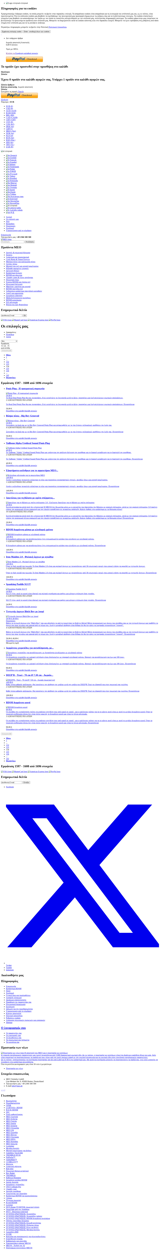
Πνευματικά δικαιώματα (15, 1004)
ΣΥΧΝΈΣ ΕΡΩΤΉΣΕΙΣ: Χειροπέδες (21, 1214)
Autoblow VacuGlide (14, 1153)
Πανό (8, 991)
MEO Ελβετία (11, 1119)
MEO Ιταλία (11, 1123)
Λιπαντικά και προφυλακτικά (17, 257)
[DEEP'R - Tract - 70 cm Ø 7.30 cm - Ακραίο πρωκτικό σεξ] (30, 680)
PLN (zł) (9, 136)
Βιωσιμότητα (11, 1101)
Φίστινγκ (9, 1164)
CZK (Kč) (10, 124)
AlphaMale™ (11, 1160)
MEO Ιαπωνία (11, 1144)
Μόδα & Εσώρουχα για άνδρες (18, 298)
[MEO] (6, 239)
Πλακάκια (10, 334)
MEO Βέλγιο (11, 1135)
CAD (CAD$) (12, 117)
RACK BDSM (12, 1110)
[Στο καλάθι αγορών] (1, 34)
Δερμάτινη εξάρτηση (14, 296)
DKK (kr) (10, 126)
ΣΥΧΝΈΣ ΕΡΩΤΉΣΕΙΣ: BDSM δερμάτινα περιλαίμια (28, 1218)
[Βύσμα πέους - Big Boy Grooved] (20, 421)
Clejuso (9, 1198)
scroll (3, 1090)
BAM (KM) (11, 113)
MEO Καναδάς (12, 1141)
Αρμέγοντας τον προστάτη (16, 1193)
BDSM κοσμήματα (13, 300)
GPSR (8, 1105)
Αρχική (9, 217)
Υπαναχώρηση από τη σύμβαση (18, 230)
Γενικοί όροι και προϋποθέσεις (18, 995)
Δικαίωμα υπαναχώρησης (16, 1000)
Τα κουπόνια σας (12, 1042)
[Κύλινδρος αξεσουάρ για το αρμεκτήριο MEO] (25, 475)
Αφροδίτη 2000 (12, 1232)
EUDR (9, 1234)
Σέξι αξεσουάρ (12, 302)
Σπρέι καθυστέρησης (14, 1114)
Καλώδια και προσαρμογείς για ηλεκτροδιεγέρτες (26, 1236)
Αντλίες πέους (11, 264)
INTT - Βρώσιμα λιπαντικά (17, 1212)
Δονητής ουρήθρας (13, 1191)
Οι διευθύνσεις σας (13, 1038)
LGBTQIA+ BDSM (14, 1108)
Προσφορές (10, 226)
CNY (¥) (9, 122)
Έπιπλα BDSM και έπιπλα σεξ (18, 282)
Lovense (9, 1205)
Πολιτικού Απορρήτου (57, 27)
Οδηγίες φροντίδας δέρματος (17, 1221)
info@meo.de (17, 1086)
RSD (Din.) (10, 140)
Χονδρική (10, 228)
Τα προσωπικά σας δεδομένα (17, 1040)
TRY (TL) (10, 145)
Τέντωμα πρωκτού (13, 1200)
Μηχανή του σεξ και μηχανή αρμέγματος (22, 266)
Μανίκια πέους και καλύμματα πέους (20, 262)
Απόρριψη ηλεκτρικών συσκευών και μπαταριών (25, 1020)
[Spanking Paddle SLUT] (16, 589)
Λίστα (8, 337)
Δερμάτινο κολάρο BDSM (16, 1180)
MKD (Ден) (11, 131)
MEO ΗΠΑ (11, 1139)
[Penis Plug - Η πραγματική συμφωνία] (22, 393)
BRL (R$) (10, 115)
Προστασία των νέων (14, 1068)
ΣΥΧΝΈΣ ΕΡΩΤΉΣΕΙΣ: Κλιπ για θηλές (22, 1227)
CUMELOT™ (12, 1162)
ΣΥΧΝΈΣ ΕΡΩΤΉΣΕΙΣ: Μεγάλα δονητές (23, 1230)
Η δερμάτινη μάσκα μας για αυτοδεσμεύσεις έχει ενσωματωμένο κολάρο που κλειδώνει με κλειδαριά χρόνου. (56, 545)
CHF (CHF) (11, 120)
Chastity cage (11, 1189)
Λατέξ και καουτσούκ (14, 293)
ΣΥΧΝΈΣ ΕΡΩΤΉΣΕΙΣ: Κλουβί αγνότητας (23, 1223)
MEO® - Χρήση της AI (15, 1245)
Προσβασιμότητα (13, 1103)
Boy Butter (10, 1173)
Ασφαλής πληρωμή (14, 998)
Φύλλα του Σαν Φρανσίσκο (17, 305)
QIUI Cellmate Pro (13, 1187)
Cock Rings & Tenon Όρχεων (18, 259)
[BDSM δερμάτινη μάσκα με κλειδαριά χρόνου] (25, 534)
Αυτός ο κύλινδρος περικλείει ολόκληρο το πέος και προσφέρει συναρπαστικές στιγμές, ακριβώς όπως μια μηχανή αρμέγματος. (62, 486)
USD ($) (9, 108)
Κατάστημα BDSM (13, 989)
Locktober (10, 1146)
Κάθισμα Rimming (13, 1178)
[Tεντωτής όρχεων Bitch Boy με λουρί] (22, 616)
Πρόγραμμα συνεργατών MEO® (19, 1248)
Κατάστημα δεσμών (14, 273)
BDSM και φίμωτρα (14, 275)
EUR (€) (9, 106)
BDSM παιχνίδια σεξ (14, 289)
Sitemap (9, 1022)
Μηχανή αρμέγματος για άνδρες (18, 1151)
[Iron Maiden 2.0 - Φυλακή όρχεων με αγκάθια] (25, 562)
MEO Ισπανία (11, 1126)
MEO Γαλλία (11, 1121)
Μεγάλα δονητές (12, 1148)
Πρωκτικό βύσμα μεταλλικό (17, 1171)
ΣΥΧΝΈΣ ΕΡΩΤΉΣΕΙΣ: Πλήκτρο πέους (22, 1225)
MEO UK (10, 1130)
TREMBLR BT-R (13, 1155)
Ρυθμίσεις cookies (13, 1018)
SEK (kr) (9, 142)
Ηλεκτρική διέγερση (14, 284)
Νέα (7, 221)
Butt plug (9, 1169)
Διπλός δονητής (12, 1182)
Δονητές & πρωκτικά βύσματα (18, 253)
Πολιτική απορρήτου (14, 1016)
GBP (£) (9, 129)
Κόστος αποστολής (13, 1013)
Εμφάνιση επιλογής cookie (11, 32)
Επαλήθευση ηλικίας (14, 1239)
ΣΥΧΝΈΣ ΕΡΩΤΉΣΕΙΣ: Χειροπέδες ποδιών (24, 1216)
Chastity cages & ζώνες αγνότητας (19, 277)
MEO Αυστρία (12, 1117)
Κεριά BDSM (11, 1203)
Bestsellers (10, 224)
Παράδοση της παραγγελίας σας (18, 1002)
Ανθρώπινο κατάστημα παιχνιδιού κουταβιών (24, 291)
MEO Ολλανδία (12, 1128)
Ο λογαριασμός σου (13, 1027)
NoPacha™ (10, 1157)
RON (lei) (10, 138)
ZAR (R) (9, 147)
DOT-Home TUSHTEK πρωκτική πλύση (22, 1207)
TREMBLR (11, 1175)
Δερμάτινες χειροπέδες (15, 1184)
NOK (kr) (10, 133)
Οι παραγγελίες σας (14, 1033)
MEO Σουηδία (12, 1132)
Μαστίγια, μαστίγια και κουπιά (18, 286)
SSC (8, 1112)
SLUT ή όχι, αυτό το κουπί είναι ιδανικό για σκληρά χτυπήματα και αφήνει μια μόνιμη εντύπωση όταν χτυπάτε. (56, 600)
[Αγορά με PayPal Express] (24, 61)
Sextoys (9, 255)
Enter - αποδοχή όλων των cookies (37, 32)
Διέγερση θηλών (12, 271)
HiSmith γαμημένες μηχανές (17, 268)
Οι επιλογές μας (12, 219)
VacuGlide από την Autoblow (18, 1209)
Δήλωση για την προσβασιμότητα (19, 1009)
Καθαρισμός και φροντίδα (16, 1241)
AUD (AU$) (11, 111)
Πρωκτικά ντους (12, 280)
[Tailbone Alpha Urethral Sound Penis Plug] (24, 448)
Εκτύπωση (10, 1007)
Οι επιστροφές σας (13, 1035)
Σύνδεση (4, 100)
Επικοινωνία (6, 235)
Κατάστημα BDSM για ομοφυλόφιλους (21, 1196)
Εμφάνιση (5, 343)
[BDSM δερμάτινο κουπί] (16, 707)
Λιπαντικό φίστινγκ (13, 1166)
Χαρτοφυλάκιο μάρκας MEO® (18, 1243)
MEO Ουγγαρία (12, 1137)
